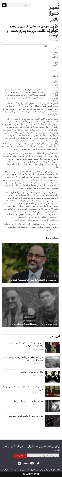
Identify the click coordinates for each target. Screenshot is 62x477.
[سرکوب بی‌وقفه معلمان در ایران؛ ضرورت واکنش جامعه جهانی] (52, 347)
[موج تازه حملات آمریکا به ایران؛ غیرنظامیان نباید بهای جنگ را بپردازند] (52, 362)
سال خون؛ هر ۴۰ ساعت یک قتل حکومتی (26, 416)
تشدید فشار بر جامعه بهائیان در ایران (27, 401)
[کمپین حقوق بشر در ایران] (54, 18)
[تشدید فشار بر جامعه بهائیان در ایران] (52, 406)
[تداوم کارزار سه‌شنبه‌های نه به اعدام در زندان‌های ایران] (52, 391)
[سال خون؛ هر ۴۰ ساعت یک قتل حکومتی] (52, 421)
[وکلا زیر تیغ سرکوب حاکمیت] (52, 377)
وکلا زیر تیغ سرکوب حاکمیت (31, 372)
